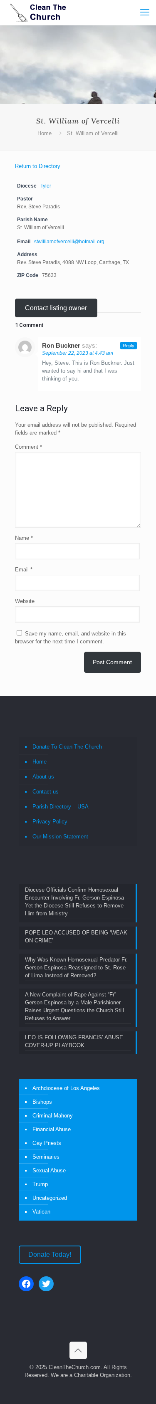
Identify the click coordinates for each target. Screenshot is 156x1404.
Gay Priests (46, 1143)
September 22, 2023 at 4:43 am (77, 353)
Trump (40, 1184)
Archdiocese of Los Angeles (66, 1088)
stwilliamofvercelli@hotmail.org (69, 241)
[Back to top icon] (78, 1350)
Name (24, 538)
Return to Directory (37, 166)
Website (25, 601)
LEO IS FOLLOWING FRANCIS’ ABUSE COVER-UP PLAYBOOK (74, 1041)
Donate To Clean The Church (67, 747)
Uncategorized (49, 1198)
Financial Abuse (51, 1129)
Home (44, 133)
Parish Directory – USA (60, 806)
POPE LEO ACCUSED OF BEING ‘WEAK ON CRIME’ (76, 936)
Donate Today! (49, 1254)
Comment (28, 447)
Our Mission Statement (60, 836)
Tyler (45, 185)
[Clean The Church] (37, 12)
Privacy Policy (49, 821)
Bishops (42, 1102)
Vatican (41, 1212)
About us (43, 777)
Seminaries (45, 1157)
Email (23, 569)
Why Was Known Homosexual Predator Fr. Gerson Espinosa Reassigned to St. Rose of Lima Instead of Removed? (76, 968)
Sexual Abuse (49, 1170)
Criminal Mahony (52, 1115)
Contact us (45, 792)
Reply (128, 345)
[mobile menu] (145, 12)
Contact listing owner (56, 307)
